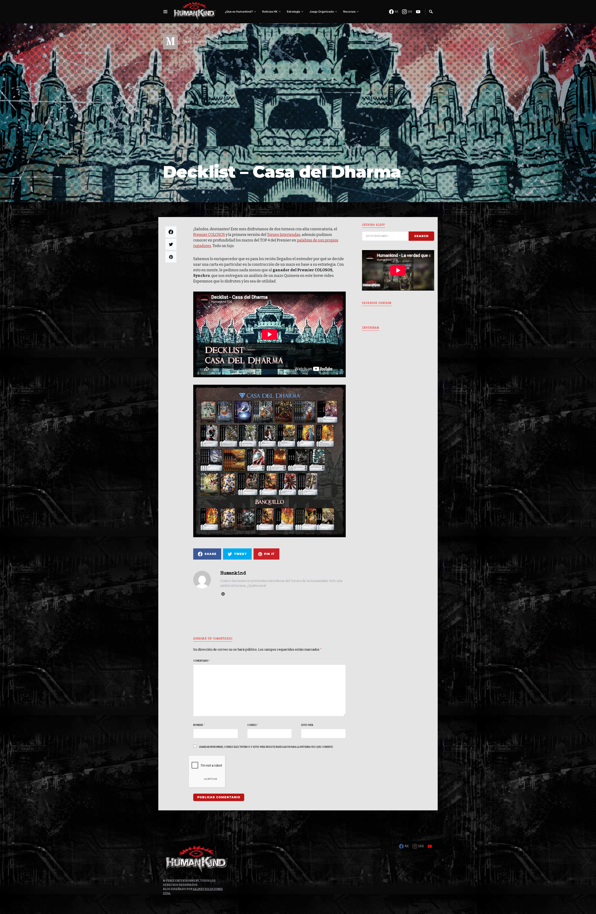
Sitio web (307, 725)
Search (421, 236)
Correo (252, 725)
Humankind (233, 573)
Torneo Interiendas (283, 234)
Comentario (201, 660)
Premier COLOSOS (209, 234)
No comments (208, 189)
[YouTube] (418, 11)
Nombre (199, 725)
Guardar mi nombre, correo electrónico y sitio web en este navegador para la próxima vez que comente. (266, 747)
